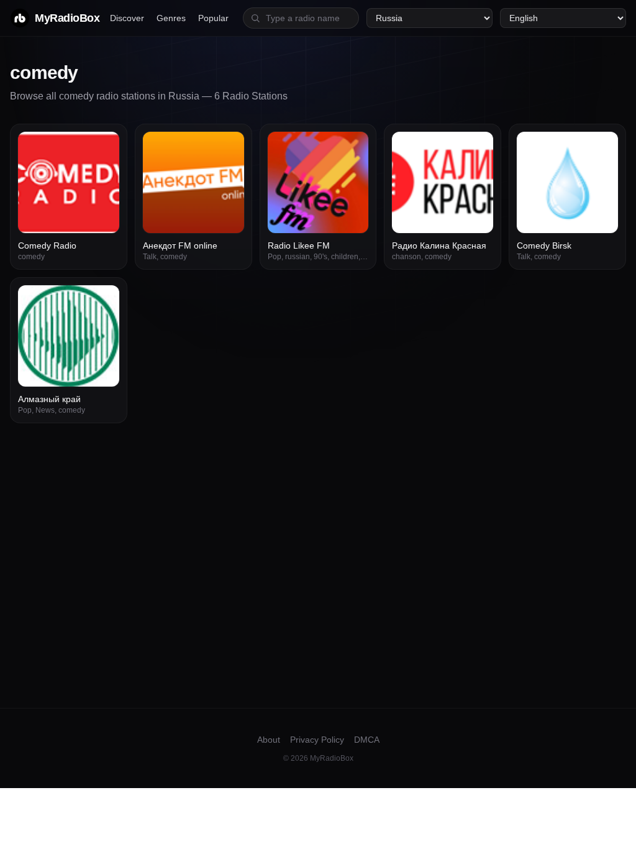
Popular (213, 18)
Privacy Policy (317, 740)
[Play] (103, 148)
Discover (127, 18)
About (268, 740)
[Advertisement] (318, 516)
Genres (171, 18)
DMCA (366, 740)
